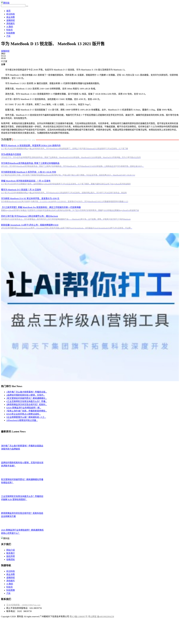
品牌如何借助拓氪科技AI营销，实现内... (25, 395)
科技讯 (9, 30)
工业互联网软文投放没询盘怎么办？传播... (26, 401)
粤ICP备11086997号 (79, 616)
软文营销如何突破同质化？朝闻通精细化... (26, 398)
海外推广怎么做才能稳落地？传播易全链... (26, 392)
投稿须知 (10, 559)
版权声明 (10, 556)
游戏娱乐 (10, 23)
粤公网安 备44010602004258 (101, 616)
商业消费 (10, 17)
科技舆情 (10, 33)
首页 (8, 11)
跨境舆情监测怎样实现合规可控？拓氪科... (26, 404)
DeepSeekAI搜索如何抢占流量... (22, 420)
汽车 (8, 36)
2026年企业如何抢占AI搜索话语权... (23, 414)
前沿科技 (10, 14)
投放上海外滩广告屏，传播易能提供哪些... (26, 411)
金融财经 (10, 20)
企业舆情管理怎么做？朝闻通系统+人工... (26, 417)
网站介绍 (10, 550)
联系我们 (10, 553)
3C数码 (9, 27)
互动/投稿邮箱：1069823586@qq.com (23, 605)
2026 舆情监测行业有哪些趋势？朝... (23, 408)
